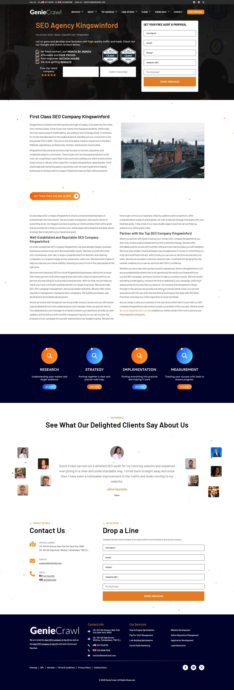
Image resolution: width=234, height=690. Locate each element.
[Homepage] (46, 15)
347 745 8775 (102, 645)
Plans (145, 12)
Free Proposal (195, 12)
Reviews (51, 667)
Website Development (180, 630)
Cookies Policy (100, 667)
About (91, 12)
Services (75, 12)
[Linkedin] (199, 2)
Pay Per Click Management (141, 635)
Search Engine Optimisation (141, 630)
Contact (178, 12)
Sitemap (33, 667)
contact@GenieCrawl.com (50, 563)
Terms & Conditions (66, 667)
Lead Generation (178, 645)
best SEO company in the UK (57, 640)
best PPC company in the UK (45, 644)
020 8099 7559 (103, 650)
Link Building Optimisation (141, 640)
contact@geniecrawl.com (94, 2)
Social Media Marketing (139, 645)
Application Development (182, 640)
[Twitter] (203, 2)
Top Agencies (107, 12)
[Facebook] (194, 2)
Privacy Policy (84, 667)
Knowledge (160, 12)
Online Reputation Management (185, 635)
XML (42, 667)
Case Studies (128, 12)
